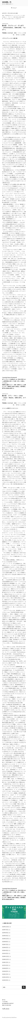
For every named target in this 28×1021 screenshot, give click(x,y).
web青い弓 (6, 2)
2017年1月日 (5, 965)
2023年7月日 (5, 944)
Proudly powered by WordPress (9, 1017)
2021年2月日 (5, 953)
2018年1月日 (5, 962)
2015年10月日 (5, 977)
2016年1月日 (5, 974)
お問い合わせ (6, 1008)
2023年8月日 (5, 941)
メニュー (15, 7)
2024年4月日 (5, 935)
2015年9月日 (5, 980)
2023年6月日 (5, 947)
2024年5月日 (5, 932)
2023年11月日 (5, 938)
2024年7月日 (5, 929)
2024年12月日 (5, 926)
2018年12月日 (5, 956)
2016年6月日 (5, 971)
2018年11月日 (5, 959)
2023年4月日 (5, 950)
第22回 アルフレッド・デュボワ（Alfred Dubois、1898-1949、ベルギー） (14, 27)
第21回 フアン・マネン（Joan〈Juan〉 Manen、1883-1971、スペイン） (14, 398)
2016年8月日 (5, 968)
